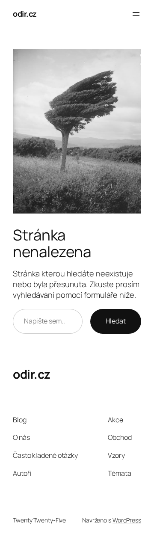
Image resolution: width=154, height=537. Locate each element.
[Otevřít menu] (136, 14)
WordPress (127, 520)
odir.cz (25, 14)
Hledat (116, 321)
